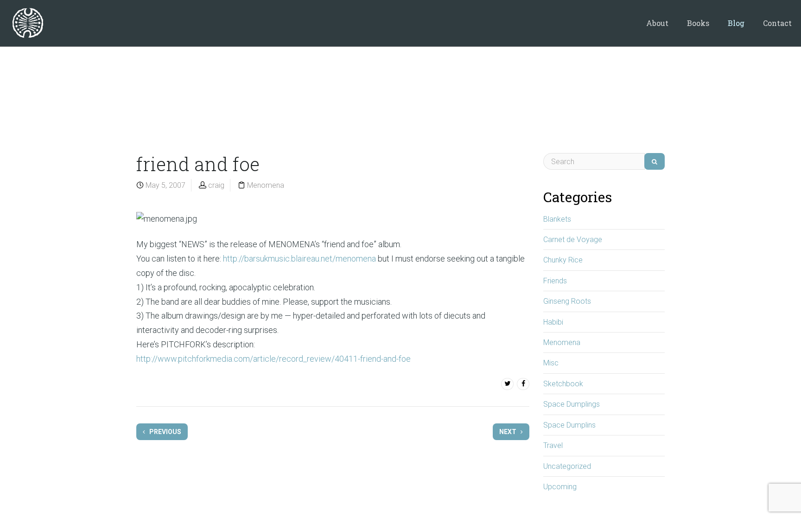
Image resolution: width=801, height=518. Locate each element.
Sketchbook (563, 383)
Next (508, 431)
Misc (551, 362)
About (657, 23)
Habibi (553, 322)
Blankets (557, 219)
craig (216, 185)
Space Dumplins (569, 425)
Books (698, 23)
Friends (555, 280)
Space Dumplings (571, 404)
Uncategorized (567, 466)
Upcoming (560, 486)
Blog (736, 23)
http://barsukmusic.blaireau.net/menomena (299, 258)
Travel (553, 445)
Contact (777, 23)
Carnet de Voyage (572, 239)
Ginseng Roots (567, 301)
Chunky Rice (563, 260)
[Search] (654, 161)
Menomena (265, 185)
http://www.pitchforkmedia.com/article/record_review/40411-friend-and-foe (273, 359)
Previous (164, 431)
